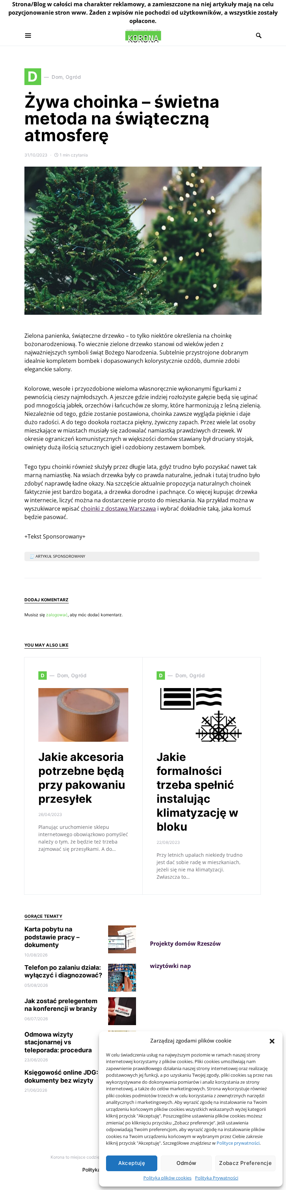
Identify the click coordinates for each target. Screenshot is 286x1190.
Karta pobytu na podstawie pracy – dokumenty (52, 936)
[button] (272, 1040)
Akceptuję (131, 1163)
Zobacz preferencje (245, 1163)
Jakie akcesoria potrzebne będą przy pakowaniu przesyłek (81, 778)
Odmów (186, 1163)
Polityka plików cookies (167, 1178)
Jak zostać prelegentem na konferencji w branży (60, 1005)
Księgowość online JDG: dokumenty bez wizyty (61, 1076)
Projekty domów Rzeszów (185, 943)
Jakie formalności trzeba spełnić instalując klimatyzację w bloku (197, 791)
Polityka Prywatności (216, 1178)
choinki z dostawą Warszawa (118, 508)
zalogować (57, 614)
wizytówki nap (170, 966)
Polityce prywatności (238, 1143)
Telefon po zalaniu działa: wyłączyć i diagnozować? (63, 971)
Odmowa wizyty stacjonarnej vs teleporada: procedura (58, 1042)
